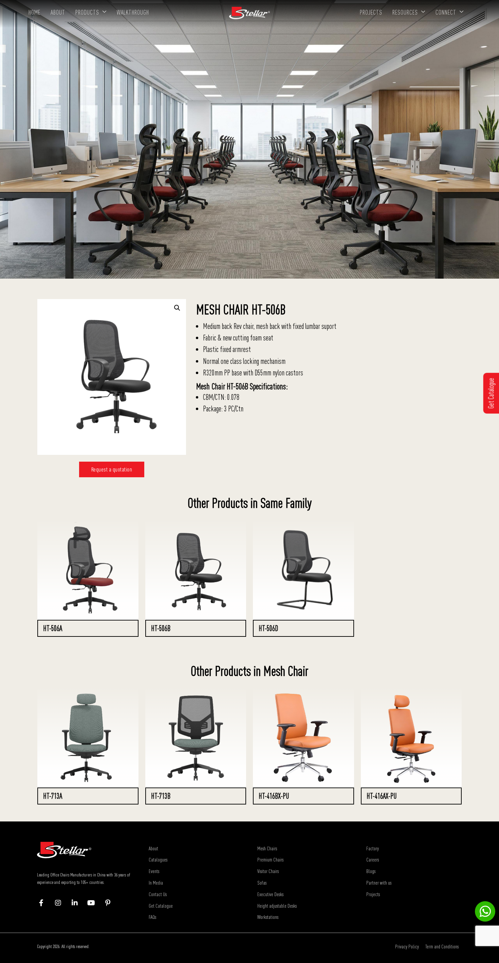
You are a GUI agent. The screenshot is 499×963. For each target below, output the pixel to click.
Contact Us (158, 894)
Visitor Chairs (268, 871)
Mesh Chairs (267, 848)
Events (154, 871)
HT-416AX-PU (381, 796)
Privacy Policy (407, 946)
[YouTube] (94, 903)
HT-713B (160, 796)
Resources (405, 12)
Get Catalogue (161, 906)
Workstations (267, 917)
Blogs (370, 871)
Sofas (261, 882)
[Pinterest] (111, 903)
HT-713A (52, 796)
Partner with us (378, 882)
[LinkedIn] (78, 903)
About (58, 12)
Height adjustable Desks (277, 906)
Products (87, 12)
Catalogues (158, 859)
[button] (177, 308)
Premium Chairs (270, 859)
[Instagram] (61, 903)
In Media (156, 882)
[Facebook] (44, 903)
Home (34, 12)
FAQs (152, 917)
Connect (446, 12)
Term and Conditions (442, 946)
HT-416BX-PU (274, 796)
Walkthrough (133, 12)
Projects (371, 12)
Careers (372, 859)
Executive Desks (270, 894)
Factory (372, 848)
